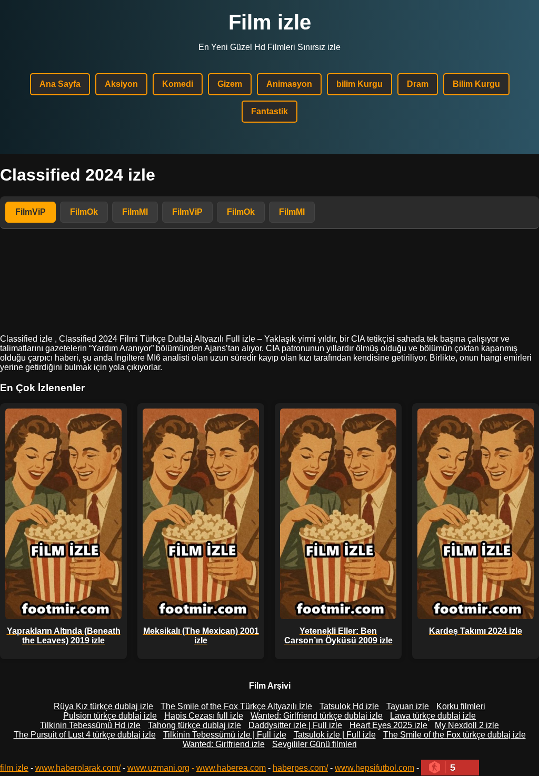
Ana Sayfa (60, 83)
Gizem (229, 83)
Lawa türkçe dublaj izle (433, 715)
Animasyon (289, 83)
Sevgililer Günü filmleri (314, 744)
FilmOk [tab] (84, 211)
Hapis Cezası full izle (203, 715)
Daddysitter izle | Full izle (295, 725)
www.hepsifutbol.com (374, 767)
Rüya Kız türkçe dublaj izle (103, 706)
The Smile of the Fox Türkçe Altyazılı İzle (236, 706)
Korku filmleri (460, 706)
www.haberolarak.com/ (78, 767)
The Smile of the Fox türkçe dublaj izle (454, 734)
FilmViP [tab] (30, 211)
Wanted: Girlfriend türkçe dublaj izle (317, 715)
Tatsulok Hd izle (349, 706)
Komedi (177, 83)
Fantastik (269, 111)
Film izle (269, 22)
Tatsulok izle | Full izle (335, 734)
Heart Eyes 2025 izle (388, 725)
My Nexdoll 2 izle (467, 725)
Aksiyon (121, 83)
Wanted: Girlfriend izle (224, 744)
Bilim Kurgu (476, 83)
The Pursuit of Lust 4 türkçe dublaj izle (85, 734)
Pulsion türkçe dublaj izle (110, 715)
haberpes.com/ (300, 767)
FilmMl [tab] (135, 211)
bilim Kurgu (359, 83)
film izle (14, 767)
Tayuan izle (407, 706)
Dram (417, 83)
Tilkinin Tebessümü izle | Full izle (224, 734)
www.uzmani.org (158, 767)
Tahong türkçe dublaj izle (194, 725)
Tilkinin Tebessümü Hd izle (90, 725)
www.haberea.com (231, 767)
